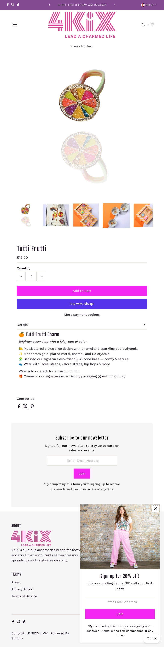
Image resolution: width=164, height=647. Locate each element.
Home (74, 46)
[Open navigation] (15, 25)
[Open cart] (150, 25)
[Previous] (49, 5)
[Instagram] (12, 5)
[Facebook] (8, 5)
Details (22, 325)
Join (82, 473)
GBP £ (149, 4)
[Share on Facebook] (19, 407)
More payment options (82, 314)
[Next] (114, 5)
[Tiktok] (18, 5)
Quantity (23, 268)
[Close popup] (155, 508)
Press (15, 582)
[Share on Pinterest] (32, 407)
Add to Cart (82, 291)
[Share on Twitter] (26, 407)
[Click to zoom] (146, 63)
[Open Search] (143, 25)
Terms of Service (24, 596)
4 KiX (44, 633)
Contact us (25, 398)
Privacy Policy (22, 589)
